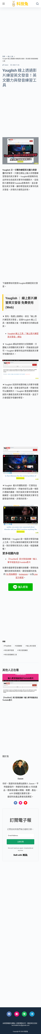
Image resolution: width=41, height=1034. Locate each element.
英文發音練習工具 (10, 654)
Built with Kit (21, 855)
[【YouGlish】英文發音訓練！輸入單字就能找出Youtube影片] (20, 684)
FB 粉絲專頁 (11, 574)
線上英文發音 (31, 646)
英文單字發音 (9, 650)
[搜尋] (37, 4)
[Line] (24, 1014)
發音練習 (18, 646)
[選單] (3, 4)
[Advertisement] (20, 28)
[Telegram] (31, 1014)
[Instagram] (20, 803)
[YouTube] (25, 803)
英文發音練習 (22, 650)
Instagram (23, 574)
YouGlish (7, 646)
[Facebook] (15, 803)
